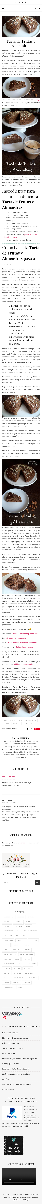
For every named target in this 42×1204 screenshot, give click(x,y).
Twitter (14, 1197)
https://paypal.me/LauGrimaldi (16, 1126)
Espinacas (21, 940)
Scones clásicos (8, 1089)
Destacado (8, 931)
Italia (26, 945)
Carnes (18, 921)
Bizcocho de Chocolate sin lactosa (15, 1038)
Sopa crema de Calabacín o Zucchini (15, 1069)
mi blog (17, 664)
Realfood (7, 723)
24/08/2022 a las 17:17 (8, 803)
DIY (18, 931)
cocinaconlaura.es (31, 1109)
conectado (24, 843)
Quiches (17, 973)
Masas (27, 950)
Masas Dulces (10, 954)
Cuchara (18, 926)
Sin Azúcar (16, 723)
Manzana (16, 950)
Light (20, 720)
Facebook (7, 1197)
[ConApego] (21, 1013)
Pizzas (17, 968)
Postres (27, 968)
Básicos (7, 921)
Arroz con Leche (8, 1053)
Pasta (22, 964)
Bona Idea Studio (33, 1194)
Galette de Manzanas (10, 1043)
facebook (28, 664)
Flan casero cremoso (10, 1033)
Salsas (7, 978)
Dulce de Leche (30, 931)
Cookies (7, 926)
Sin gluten (32, 978)
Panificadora (9, 964)
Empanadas (21, 935)
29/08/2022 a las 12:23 (8, 779)
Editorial (8, 935)
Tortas (32, 723)
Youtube (35, 1197)
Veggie (21, 987)
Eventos (33, 940)
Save (38, 729)
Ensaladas (8, 940)
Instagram (27, 1197)
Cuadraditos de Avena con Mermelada (16, 1084)
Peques (7, 968)
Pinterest (20, 1197)
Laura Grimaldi (11, 729)
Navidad (26, 959)
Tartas (25, 723)
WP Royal (26, 1200)
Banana (31, 917)
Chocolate (29, 921)
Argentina (8, 917)
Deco (28, 926)
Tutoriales (9, 987)
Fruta (5, 720)
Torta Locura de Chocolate (12, 1048)
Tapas (6, 982)
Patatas (32, 964)
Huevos (16, 945)
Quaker (7, 973)
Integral (12, 720)
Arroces (20, 917)
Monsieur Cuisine (30, 720)
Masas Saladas (26, 954)
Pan (35, 959)
